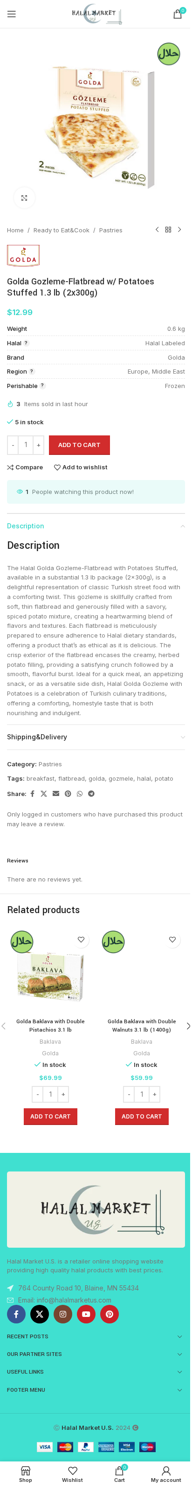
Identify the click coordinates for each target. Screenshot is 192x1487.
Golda (50, 1053)
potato (164, 778)
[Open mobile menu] (11, 14)
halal (144, 778)
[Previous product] (157, 230)
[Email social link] (56, 794)
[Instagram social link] (63, 1314)
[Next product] (179, 230)
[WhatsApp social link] (79, 794)
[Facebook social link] (32, 794)
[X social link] (44, 794)
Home (15, 230)
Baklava (50, 1041)
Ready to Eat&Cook (61, 230)
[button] (50, 1116)
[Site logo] (96, 13)
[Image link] (96, 1209)
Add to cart (79, 444)
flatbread (71, 778)
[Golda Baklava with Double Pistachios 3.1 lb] (50, 970)
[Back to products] (168, 230)
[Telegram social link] (91, 794)
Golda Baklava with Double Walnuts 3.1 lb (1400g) (142, 1026)
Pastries (111, 230)
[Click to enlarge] (24, 197)
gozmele (121, 778)
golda (97, 778)
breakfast (41, 778)
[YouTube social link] (86, 1314)
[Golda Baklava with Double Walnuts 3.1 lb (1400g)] (141, 970)
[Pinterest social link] (68, 794)
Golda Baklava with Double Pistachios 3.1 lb (50, 1026)
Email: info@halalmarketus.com (64, 1300)
